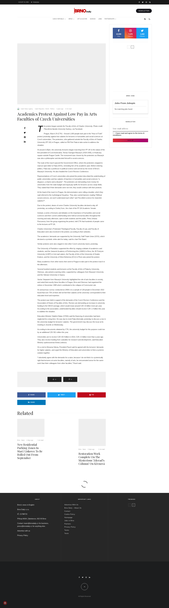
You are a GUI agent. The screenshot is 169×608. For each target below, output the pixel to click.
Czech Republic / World (42, 109)
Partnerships (109, 19)
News (34, 27)
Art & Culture (82, 19)
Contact (67, 511)
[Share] (24, 128)
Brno (71, 19)
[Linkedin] (89, 577)
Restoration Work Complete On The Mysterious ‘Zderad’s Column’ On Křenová (96, 35)
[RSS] (145, 19)
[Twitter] (143, 2)
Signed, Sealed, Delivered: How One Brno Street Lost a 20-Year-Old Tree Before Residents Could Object (135, 84)
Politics (52, 109)
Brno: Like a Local (126, 547)
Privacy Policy (22, 535)
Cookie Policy (69, 514)
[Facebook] (139, 2)
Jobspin (131, 103)
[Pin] (24, 137)
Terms (66, 530)
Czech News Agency (27, 109)
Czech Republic (58, 19)
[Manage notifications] (5, 603)
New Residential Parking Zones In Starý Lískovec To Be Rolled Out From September (36, 35)
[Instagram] (146, 2)
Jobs (100, 19)
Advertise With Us (71, 505)
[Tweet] (24, 133)
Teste (66, 533)
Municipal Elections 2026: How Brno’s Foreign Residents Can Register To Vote (134, 73)
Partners (67, 524)
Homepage (68, 517)
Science (93, 19)
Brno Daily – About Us (73, 508)
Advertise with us (23, 531)
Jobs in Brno (69, 520)
